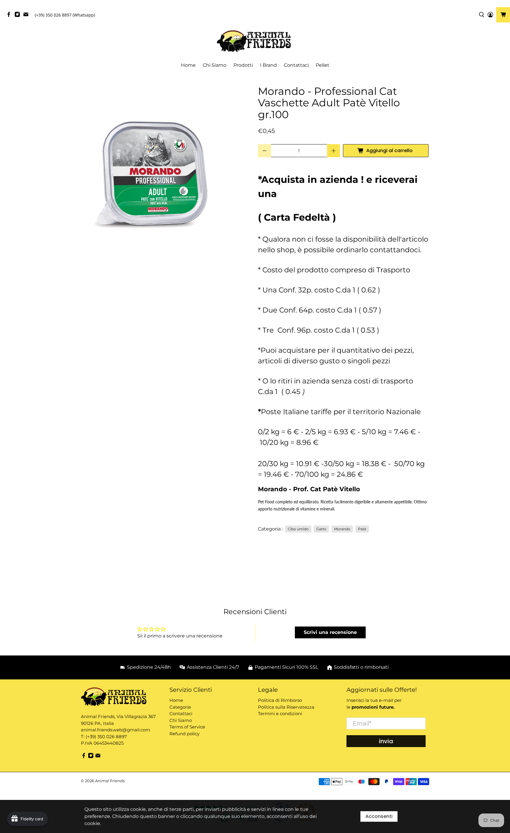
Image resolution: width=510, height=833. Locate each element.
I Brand (268, 65)
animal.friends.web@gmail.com (115, 730)
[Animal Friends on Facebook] (10, 16)
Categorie (180, 707)
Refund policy (184, 733)
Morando (342, 529)
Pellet (322, 65)
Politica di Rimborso (280, 700)
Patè (362, 529)
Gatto (321, 529)
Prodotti (243, 65)
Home (188, 65)
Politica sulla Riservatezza (286, 707)
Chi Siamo (214, 65)
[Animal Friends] (255, 41)
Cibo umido (298, 529)
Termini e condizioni (280, 713)
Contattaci (296, 65)
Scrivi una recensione (330, 632)
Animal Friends (110, 780)
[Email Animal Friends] (27, 16)
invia (386, 741)
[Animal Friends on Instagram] (18, 16)
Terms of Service (187, 727)
